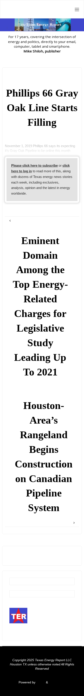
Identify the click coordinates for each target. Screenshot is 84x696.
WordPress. (57, 682)
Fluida (40, 682)
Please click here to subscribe (34, 165)
